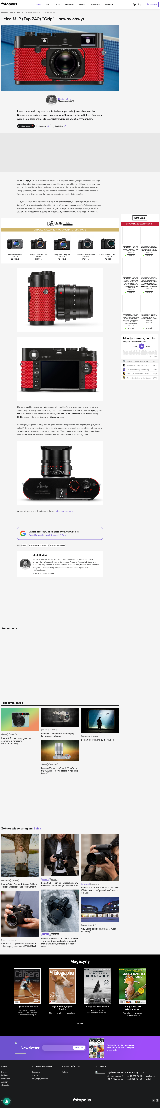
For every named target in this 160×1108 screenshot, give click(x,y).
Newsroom (5, 1078)
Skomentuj (42, 126)
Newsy (38, 4)
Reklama (4, 1075)
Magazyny (109, 4)
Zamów (80, 1024)
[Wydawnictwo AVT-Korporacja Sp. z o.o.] (100, 1076)
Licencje (35, 1075)
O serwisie (5, 1085)
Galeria (65, 1072)
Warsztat (82, 4)
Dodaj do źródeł (24, 126)
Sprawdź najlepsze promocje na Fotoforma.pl (60, 229)
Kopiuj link (59, 126)
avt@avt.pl (150, 1076)
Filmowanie (95, 4)
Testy (48, 4)
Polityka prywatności (40, 1078)
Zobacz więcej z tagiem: (21, 828)
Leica (24, 545)
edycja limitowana (57, 545)
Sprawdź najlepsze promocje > (140, 224)
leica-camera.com (64, 511)
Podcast (153, 4)
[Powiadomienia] (6, 1101)
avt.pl (148, 1079)
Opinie (58, 4)
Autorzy (4, 1082)
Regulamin (36, 1072)
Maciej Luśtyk (64, 99)
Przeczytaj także (12, 702)
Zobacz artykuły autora (43, 573)
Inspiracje (69, 4)
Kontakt (4, 1072)
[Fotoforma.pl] (60, 224)
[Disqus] (60, 664)
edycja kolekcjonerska (38, 545)
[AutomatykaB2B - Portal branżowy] (81, 1100)
